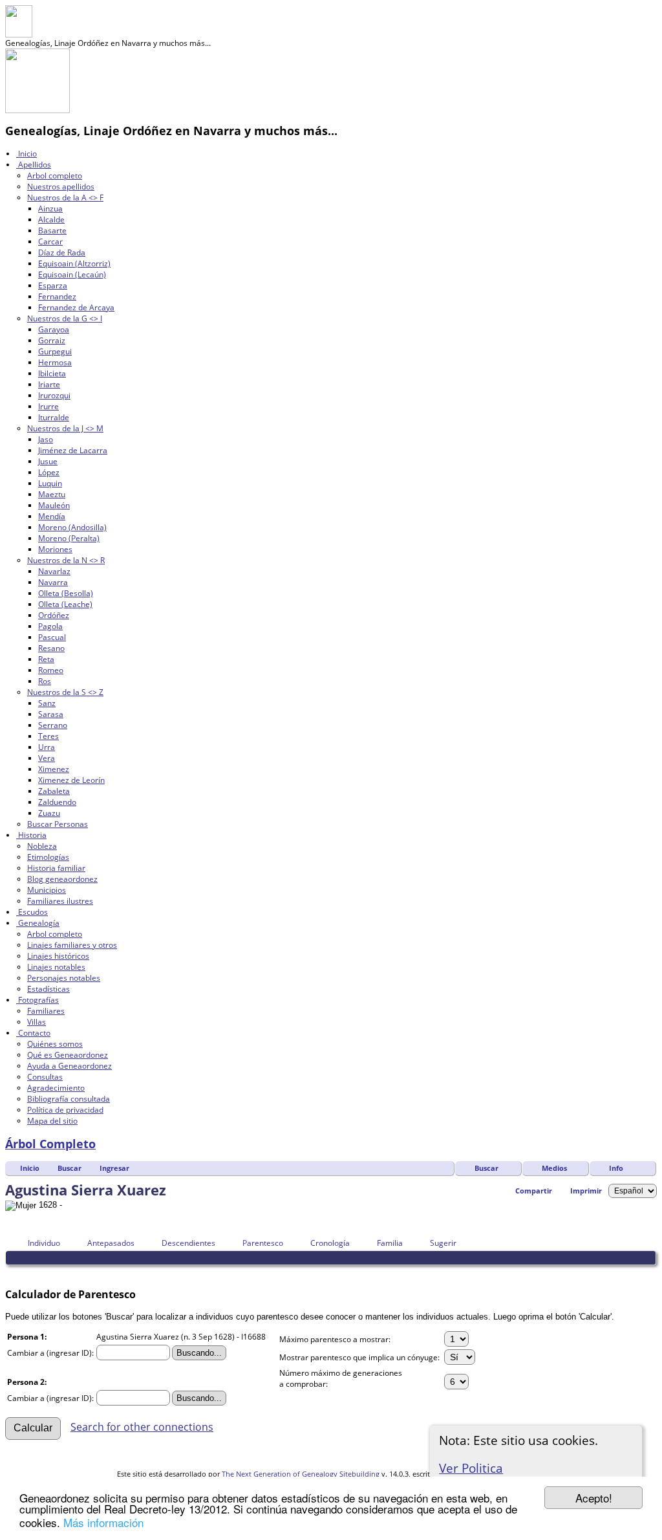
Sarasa (50, 714)
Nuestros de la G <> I (64, 318)
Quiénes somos (55, 1043)
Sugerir (443, 1242)
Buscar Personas (57, 823)
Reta (46, 659)
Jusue (48, 461)
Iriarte (49, 384)
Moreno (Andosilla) (72, 527)
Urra (46, 747)
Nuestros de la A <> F (65, 197)
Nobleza (42, 845)
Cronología (330, 1242)
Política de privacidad (65, 1109)
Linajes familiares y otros (72, 944)
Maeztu (51, 494)
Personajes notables (63, 977)
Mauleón (54, 505)
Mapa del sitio (52, 1120)
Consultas (45, 1076)
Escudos (32, 911)
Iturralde (53, 417)
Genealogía (37, 922)
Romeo (50, 670)
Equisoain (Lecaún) (72, 274)
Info (616, 1168)
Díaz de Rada (61, 252)
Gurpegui (55, 351)
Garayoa (53, 329)
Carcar (50, 241)
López (48, 472)
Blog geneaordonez (62, 878)
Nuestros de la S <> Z (65, 692)
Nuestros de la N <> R (66, 560)
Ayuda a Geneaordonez (69, 1065)
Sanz (47, 703)
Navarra (53, 582)
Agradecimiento (56, 1087)
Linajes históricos (58, 955)
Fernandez (57, 296)
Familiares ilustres (60, 900)
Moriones (55, 549)
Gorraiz (51, 340)
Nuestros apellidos (60, 186)
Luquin (50, 483)
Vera (46, 758)
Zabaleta (54, 791)
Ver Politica (471, 1468)
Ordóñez (53, 615)
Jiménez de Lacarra (72, 450)
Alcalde (51, 219)
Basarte (52, 230)
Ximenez (53, 769)
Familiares (46, 1010)
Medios (554, 1168)
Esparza (52, 285)
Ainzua (50, 208)
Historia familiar (56, 867)
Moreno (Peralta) (69, 538)
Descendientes (188, 1242)
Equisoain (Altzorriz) (74, 263)
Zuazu (49, 812)
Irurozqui (54, 395)
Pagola (50, 626)
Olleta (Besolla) (65, 593)
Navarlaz (54, 571)
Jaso (45, 439)
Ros (44, 681)
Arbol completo (54, 175)
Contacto (33, 1032)
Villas (36, 1021)
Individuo (44, 1242)
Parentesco (262, 1242)
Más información (103, 1522)
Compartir (533, 1190)
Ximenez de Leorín (71, 780)
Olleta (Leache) (65, 604)
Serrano (52, 725)
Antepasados (110, 1242)
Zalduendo (57, 802)
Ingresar (114, 1168)
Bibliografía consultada (68, 1098)
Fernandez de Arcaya (76, 307)
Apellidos (33, 164)
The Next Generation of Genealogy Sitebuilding (300, 1474)
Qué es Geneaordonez (67, 1054)
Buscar (486, 1168)
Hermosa (55, 362)
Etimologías (48, 856)
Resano (51, 648)
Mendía (51, 516)
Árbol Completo (50, 1143)
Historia (31, 834)
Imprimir (586, 1190)
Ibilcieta (52, 373)
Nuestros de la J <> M (65, 428)
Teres (48, 736)
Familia (390, 1242)
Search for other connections (141, 1427)
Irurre (48, 406)
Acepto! (593, 1498)
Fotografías (37, 999)
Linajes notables (56, 966)
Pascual (52, 637)
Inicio (26, 153)
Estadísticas (48, 988)
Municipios (46, 889)
